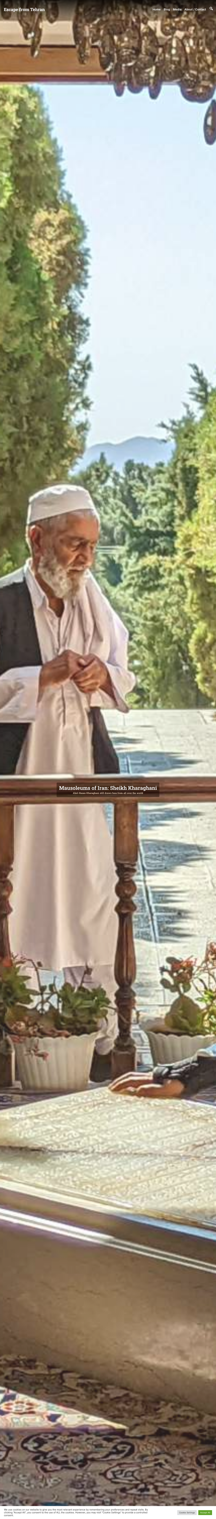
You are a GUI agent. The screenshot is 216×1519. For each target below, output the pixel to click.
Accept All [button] (205, 1512)
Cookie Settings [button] (187, 1512)
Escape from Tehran (24, 9)
